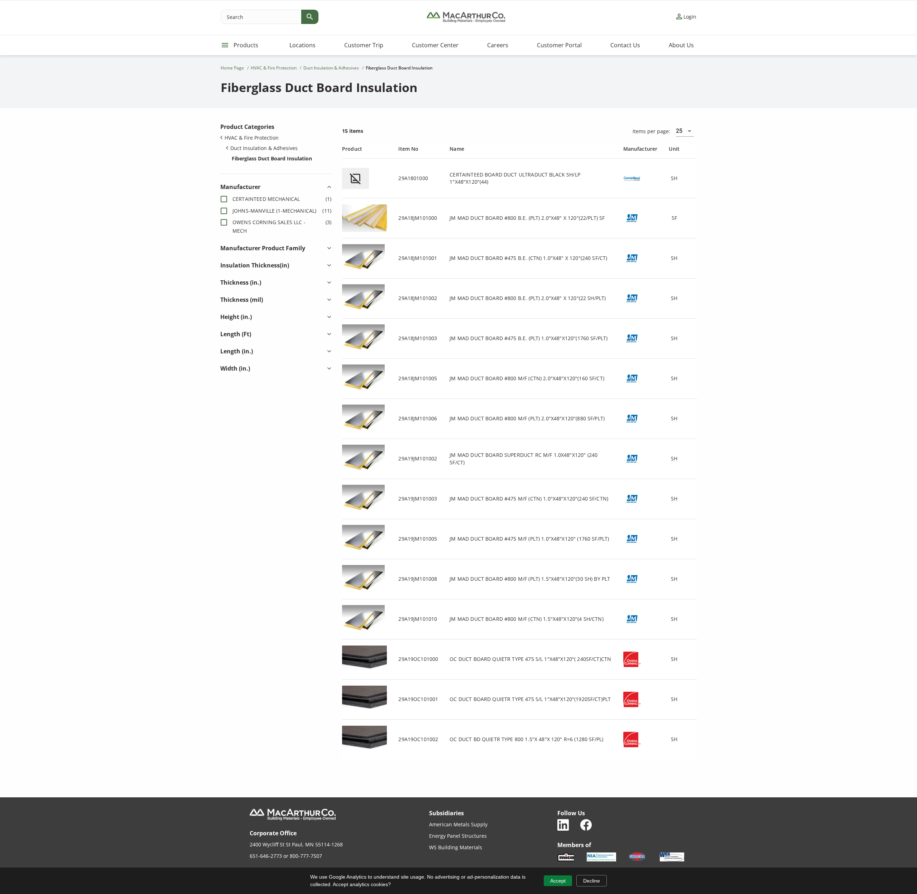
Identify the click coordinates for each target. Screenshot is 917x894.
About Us (681, 45)
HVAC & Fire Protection (252, 137)
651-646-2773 (266, 855)
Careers (497, 45)
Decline (591, 881)
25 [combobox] (679, 130)
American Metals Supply (458, 824)
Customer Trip (363, 45)
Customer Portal (559, 45)
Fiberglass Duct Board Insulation (272, 158)
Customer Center (435, 45)
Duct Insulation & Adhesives (264, 148)
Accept (558, 881)
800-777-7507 (306, 855)
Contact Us (625, 45)
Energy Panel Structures (458, 835)
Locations (302, 45)
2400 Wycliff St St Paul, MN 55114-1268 (296, 844)
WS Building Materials (455, 847)
